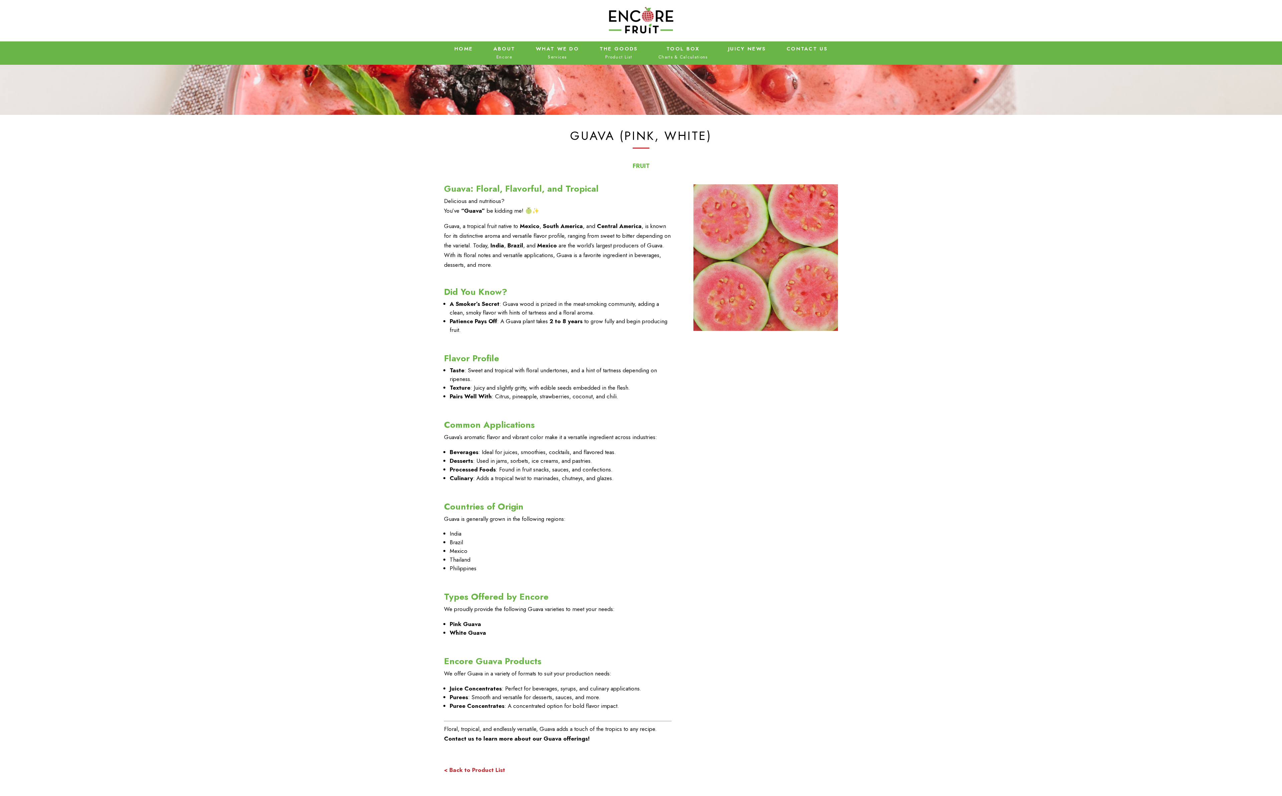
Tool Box (682, 48)
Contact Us (807, 48)
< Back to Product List (474, 770)
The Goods (619, 48)
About (504, 48)
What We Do (557, 48)
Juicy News (747, 48)
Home (463, 48)
